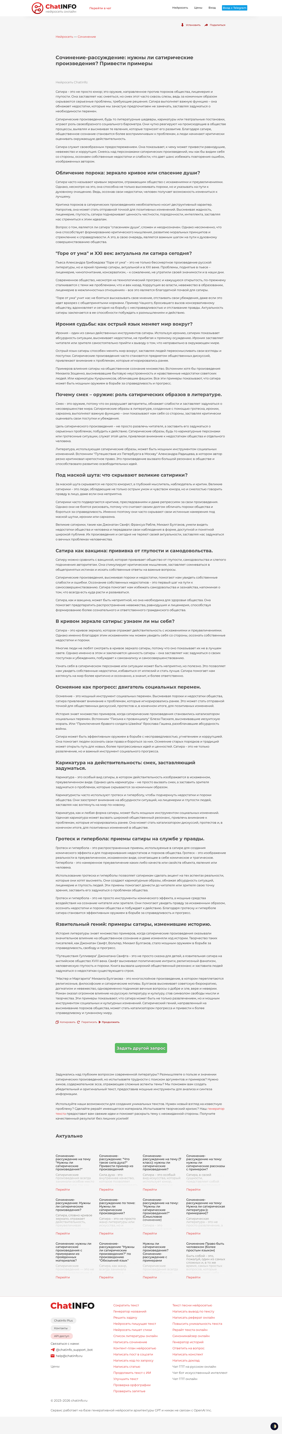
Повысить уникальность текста (197, 1324)
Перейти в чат (100, 8)
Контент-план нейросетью (134, 1348)
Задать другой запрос (141, 1048)
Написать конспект (187, 1354)
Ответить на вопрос (188, 1348)
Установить (193, 24)
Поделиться (217, 24)
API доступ (61, 1336)
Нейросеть (180, 7)
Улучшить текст (125, 1379)
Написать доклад (186, 1360)
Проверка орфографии (132, 1385)
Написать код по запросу (133, 1360)
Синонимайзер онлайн (191, 1336)
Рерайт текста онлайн (190, 1330)
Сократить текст (126, 1305)
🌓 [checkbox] (274, 1426)
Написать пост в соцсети (133, 1354)
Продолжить (111, 1022)
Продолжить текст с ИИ (132, 1373)
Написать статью (126, 1366)
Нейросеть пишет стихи (132, 1330)
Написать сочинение (130, 1342)
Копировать (67, 1022)
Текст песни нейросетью (192, 1305)
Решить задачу (125, 1317)
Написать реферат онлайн (193, 1317)
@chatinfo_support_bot (74, 1350)
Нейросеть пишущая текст (134, 1324)
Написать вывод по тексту (193, 1311)
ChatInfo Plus (63, 1320)
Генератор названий (129, 1311)
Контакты (61, 1328)
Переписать (89, 1022)
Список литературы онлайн (135, 1336)
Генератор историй (188, 1342)
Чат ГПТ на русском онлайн (194, 1366)
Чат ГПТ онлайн (184, 1379)
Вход (212, 7)
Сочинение (87, 37)
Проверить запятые (129, 1391)
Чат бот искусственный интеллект (200, 1373)
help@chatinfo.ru (69, 1356)
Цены (198, 7)
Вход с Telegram (234, 8)
